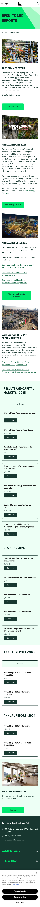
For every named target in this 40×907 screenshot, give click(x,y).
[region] (20, 888)
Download (10, 420)
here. (10, 260)
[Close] (36, 873)
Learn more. (15, 884)
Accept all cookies (20, 891)
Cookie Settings (20, 903)
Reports (20, 664)
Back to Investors (11, 32)
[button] (37, 3)
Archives (20, 404)
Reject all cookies (20, 897)
